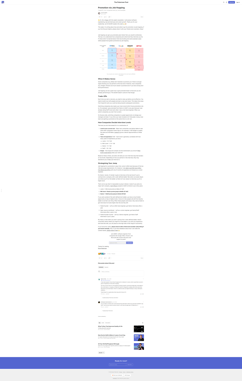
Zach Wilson (113, 186)
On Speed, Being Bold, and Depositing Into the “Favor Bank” (111, 337)
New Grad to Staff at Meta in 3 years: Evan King (111, 335)
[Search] (223, 2)
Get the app (127, 375)
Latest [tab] (103, 322)
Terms (124, 372)
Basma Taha (103, 278)
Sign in (238, 2)
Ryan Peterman (104, 12)
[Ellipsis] (143, 279)
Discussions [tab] (107, 322)
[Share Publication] (226, 2)
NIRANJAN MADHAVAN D (106, 302)
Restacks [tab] (106, 267)
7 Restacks (113, 253)
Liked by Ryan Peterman (106, 280)
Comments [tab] (101, 267)
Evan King (113, 338)
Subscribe (231, 2)
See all (100, 352)
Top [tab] (99, 322)
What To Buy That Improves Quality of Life (110, 326)
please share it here (112, 230)
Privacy (120, 372)
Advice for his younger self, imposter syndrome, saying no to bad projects (114, 345)
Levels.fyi (117, 132)
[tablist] (103, 267)
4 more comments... (102, 316)
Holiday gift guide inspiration (104, 328)
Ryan (106, 20)
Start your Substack (117, 375)
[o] (139, 346)
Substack (115, 378)
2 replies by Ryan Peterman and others (110, 297)
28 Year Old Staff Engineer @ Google (108, 344)
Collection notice (129, 372)
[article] (121, 329)
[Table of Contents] (1, 190)
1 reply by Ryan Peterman (107, 310)
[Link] (96, 79)
